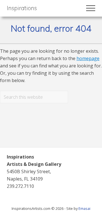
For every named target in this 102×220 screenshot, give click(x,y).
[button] (91, 8)
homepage (87, 58)
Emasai (84, 208)
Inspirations (22, 8)
